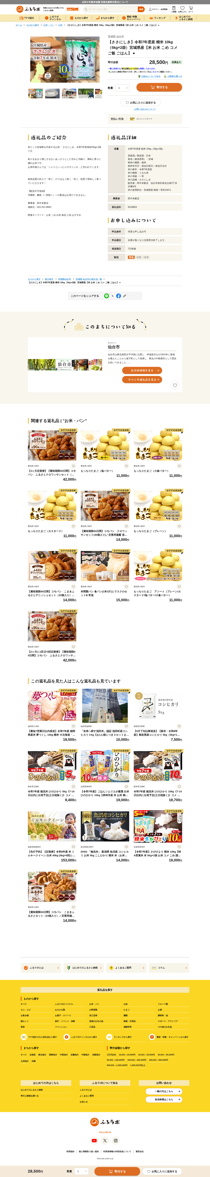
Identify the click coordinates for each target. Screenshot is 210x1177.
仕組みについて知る (151, 76)
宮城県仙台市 (64, 279)
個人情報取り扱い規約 (89, 1151)
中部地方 (64, 1055)
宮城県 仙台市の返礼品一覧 (89, 279)
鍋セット (25, 1021)
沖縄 (34, 1061)
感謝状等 (128, 1027)
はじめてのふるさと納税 (32, 1090)
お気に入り (182, 12)
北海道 (33, 1055)
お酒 (160, 1010)
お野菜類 (93, 1010)
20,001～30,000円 (146, 1055)
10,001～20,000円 (127, 1055)
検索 (141, 9)
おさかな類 (60, 1010)
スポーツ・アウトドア (168, 1021)
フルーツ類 (163, 1004)
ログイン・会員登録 (159, 9)
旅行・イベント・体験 (65, 1021)
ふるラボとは (86, 1090)
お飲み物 (25, 1015)
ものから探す (32, 25)
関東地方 (53, 1055)
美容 (23, 1027)
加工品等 (93, 1015)
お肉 (126, 1004)
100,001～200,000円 (136, 1060)
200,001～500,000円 (158, 1060)
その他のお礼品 (165, 1027)
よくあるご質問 (87, 1096)
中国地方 (85, 1055)
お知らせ (84, 1102)
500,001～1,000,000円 (117, 1065)
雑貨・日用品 (130, 1021)
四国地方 (96, 1055)
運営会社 (140, 1151)
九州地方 (25, 1061)
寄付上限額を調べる (30, 1096)
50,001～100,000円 (116, 1060)
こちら (154, 72)
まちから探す (34, 279)
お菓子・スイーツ (63, 1015)
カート (191, 12)
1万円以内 (111, 1055)
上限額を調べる (174, 76)
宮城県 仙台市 (116, 36)
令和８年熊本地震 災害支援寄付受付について (105, 2)
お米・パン (48, 25)
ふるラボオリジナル (64, 1004)
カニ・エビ (26, 1010)
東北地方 (49, 279)
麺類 (126, 1015)
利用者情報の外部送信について (117, 1151)
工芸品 (92, 1027)
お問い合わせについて (145, 109)
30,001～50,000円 (166, 1055)
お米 (60, 25)
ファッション (61, 1027)
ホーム (19, 25)
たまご (127, 1010)
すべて (24, 1004)
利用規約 (70, 1151)
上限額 (173, 12)
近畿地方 (75, 1055)
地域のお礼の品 (96, 1021)
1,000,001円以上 (137, 1065)
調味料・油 (163, 1015)
